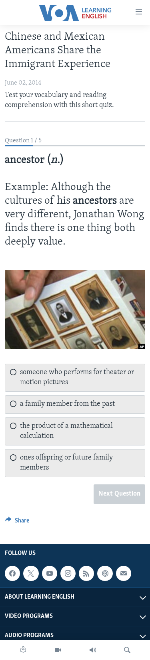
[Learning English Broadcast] (93, 650)
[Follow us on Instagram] (68, 573)
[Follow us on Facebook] (12, 573)
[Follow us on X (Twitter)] (30, 573)
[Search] (127, 650)
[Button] (17, 522)
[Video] (58, 650)
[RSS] (86, 573)
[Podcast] (104, 573)
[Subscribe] (123, 573)
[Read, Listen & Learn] (23, 650)
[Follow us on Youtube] (49, 573)
